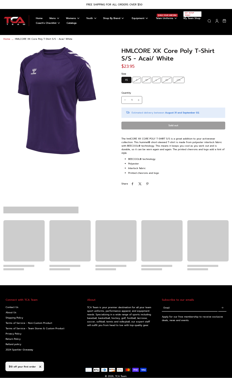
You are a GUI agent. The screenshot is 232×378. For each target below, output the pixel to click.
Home (6, 39)
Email (166, 308)
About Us (11, 312)
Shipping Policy (14, 317)
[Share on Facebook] (132, 184)
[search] (209, 20)
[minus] (125, 99)
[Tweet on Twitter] (140, 184)
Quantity (126, 93)
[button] (173, 125)
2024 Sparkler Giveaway (19, 349)
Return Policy (13, 339)
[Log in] (216, 20)
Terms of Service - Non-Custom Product (29, 323)
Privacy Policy (13, 333)
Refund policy (13, 344)
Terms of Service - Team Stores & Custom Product (35, 328)
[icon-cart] (224, 20)
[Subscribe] (222, 308)
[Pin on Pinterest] (147, 184)
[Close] (40, 366)
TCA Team (121, 376)
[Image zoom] (57, 100)
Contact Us (12, 307)
